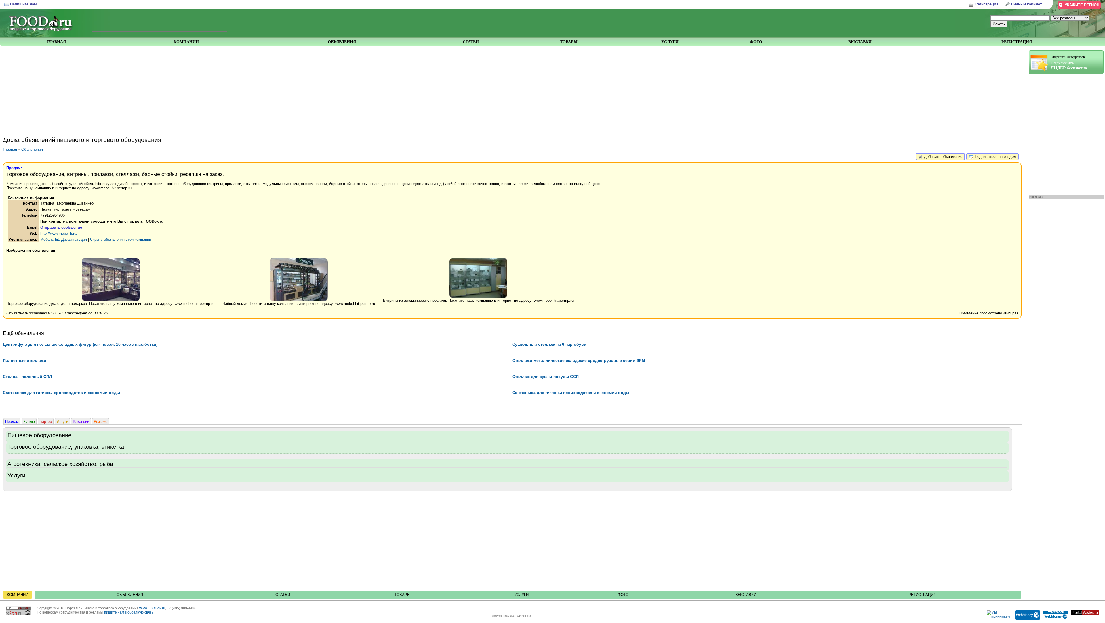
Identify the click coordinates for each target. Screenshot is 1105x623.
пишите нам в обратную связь (128, 612)
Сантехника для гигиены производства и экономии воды (61, 392)
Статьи (282, 595)
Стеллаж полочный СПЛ (27, 376)
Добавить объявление (942, 156)
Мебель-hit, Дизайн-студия (63, 239)
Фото (623, 595)
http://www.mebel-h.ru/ (58, 233)
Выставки (745, 595)
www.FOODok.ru (152, 608)
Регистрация (922, 595)
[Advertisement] (1063, 132)
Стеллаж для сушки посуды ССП (545, 376)
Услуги (62, 421)
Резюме (100, 421)
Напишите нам (23, 4)
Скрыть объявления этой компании (120, 239)
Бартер (45, 421)
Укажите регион (1082, 5)
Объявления (32, 149)
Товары (403, 595)
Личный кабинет (1026, 4)
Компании (17, 595)
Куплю (29, 421)
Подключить (1069, 62)
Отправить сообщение (61, 227)
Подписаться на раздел (994, 156)
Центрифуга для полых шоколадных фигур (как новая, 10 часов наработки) (80, 344)
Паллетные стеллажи (24, 360)
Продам (12, 421)
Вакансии (81, 421)
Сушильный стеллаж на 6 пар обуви (549, 344)
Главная (10, 149)
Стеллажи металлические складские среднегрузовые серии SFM (578, 360)
